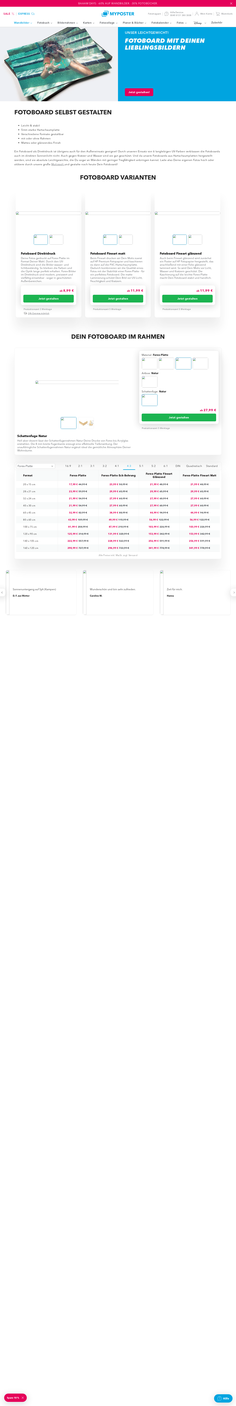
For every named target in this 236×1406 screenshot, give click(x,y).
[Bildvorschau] (48, 213)
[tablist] (141, 466)
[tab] (68, 466)
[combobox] (35, 466)
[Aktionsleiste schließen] (231, 3)
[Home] (118, 14)
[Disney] (199, 23)
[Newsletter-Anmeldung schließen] (23, 1397)
